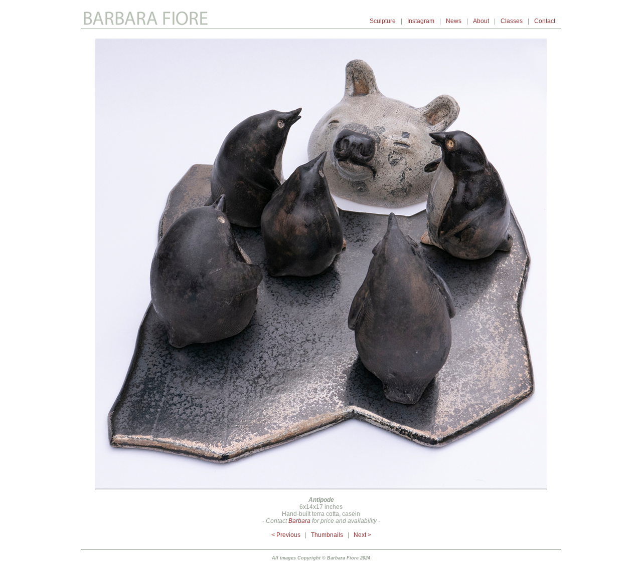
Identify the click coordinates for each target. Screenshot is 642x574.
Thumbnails (327, 534)
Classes (512, 21)
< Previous (285, 534)
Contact (545, 21)
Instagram (420, 21)
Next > (362, 534)
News (453, 21)
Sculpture (383, 21)
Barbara (298, 520)
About (481, 21)
